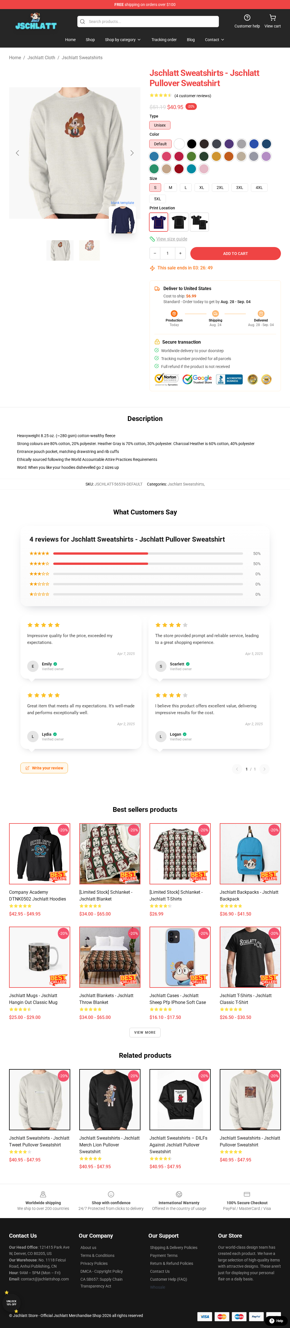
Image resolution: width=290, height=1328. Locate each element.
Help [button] (279, 1321)
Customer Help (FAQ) (168, 1279)
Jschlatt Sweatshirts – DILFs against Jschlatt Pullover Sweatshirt (178, 1144)
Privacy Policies (94, 1263)
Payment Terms (164, 1255)
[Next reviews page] (264, 769)
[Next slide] (132, 153)
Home (15, 57)
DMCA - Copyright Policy (101, 1271)
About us (88, 1247)
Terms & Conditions (97, 1255)
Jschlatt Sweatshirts (82, 57)
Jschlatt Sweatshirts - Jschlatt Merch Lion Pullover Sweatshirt (109, 1144)
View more (145, 1033)
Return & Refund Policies (171, 1263)
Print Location (162, 208)
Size (153, 178)
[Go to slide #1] (60, 250)
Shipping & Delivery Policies (173, 1247)
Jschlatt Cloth (41, 57)
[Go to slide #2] (89, 250)
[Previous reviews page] (237, 769)
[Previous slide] (18, 153)
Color (154, 134)
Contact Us (160, 1271)
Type (154, 116)
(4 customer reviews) (192, 95)
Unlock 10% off (11, 1303)
